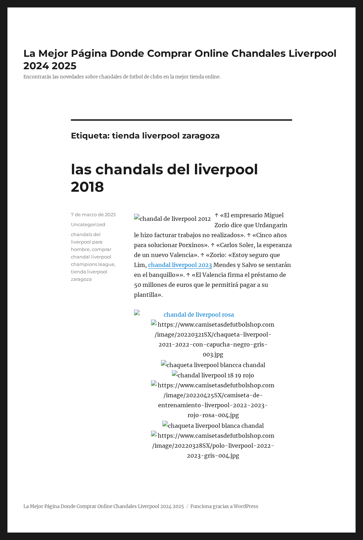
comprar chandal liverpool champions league (93, 256)
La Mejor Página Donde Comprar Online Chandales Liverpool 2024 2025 (103, 506)
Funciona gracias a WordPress (224, 506)
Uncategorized (88, 224)
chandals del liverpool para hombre (86, 241)
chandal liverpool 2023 (180, 264)
